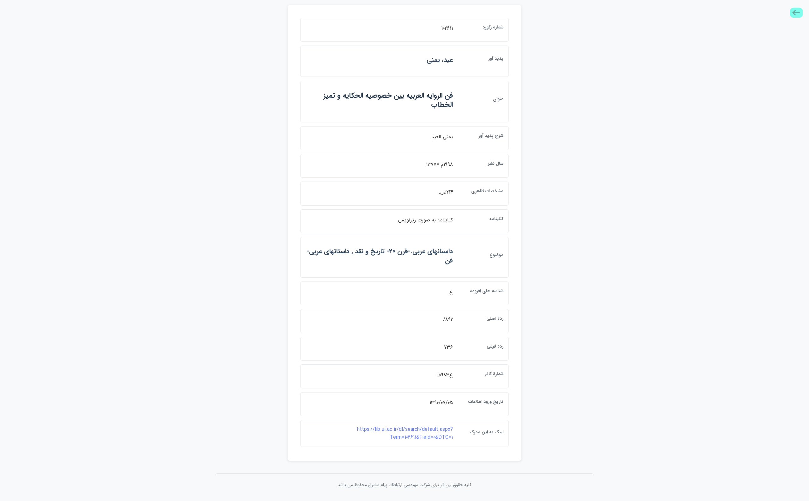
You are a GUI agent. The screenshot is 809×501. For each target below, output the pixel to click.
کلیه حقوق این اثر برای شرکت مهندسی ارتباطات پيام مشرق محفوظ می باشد (404, 484)
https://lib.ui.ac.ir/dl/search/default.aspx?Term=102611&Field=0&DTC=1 (405, 433)
